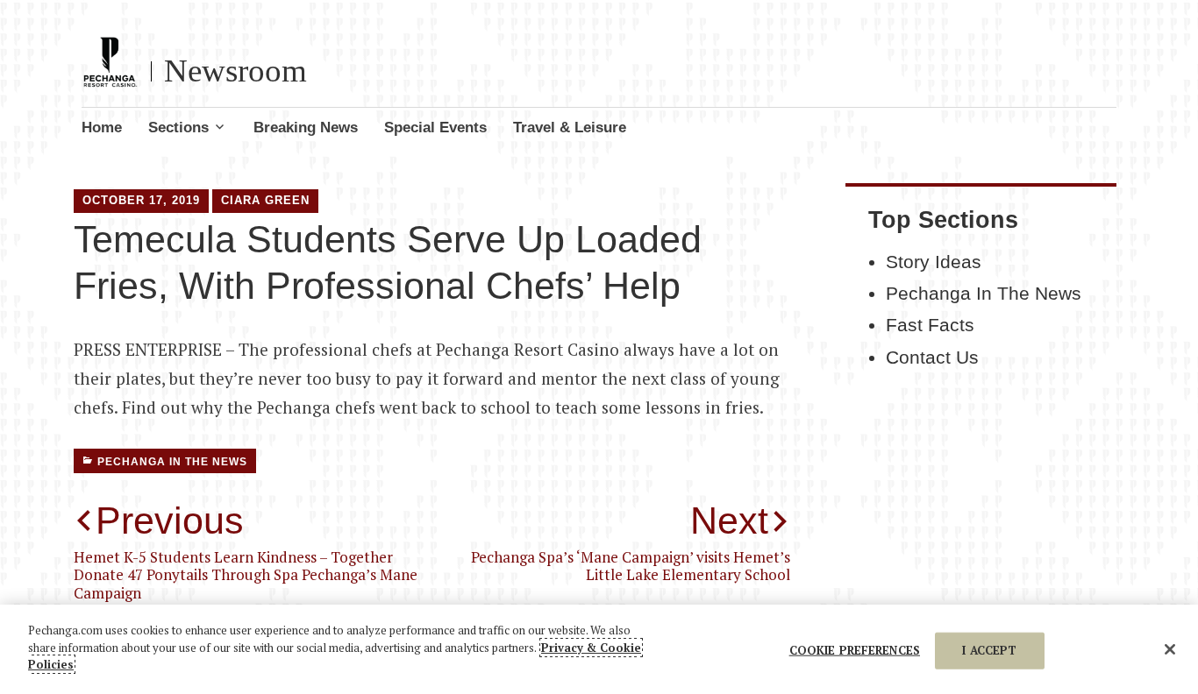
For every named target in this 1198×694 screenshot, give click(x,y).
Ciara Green (265, 200)
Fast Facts (930, 325)
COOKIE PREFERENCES (854, 650)
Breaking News (305, 127)
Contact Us (932, 357)
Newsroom (235, 71)
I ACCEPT (989, 650)
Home (102, 127)
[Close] (1170, 649)
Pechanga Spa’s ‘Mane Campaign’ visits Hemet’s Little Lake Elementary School (630, 541)
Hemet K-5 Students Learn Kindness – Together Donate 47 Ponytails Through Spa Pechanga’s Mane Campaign (245, 550)
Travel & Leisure (569, 127)
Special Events (435, 127)
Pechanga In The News (172, 462)
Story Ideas (933, 262)
